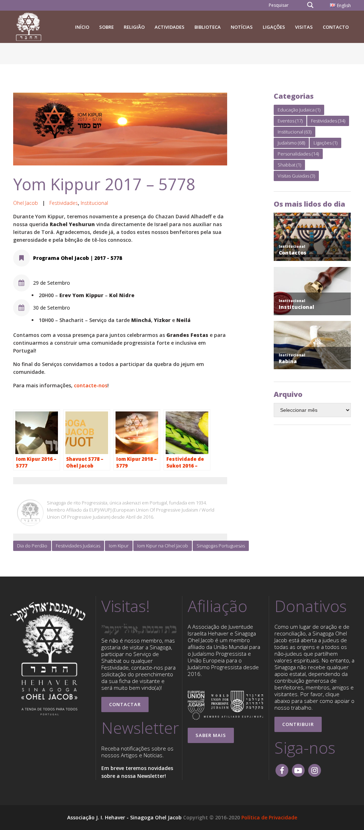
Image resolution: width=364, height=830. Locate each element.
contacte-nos (90, 385)
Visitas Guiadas (296, 176)
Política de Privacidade (269, 817)
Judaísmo (291, 143)
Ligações (325, 143)
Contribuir (298, 724)
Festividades (63, 203)
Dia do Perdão (32, 545)
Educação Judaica (299, 110)
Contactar (125, 704)
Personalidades (298, 154)
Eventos (290, 121)
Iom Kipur (119, 545)
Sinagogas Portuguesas (221, 545)
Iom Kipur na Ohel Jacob (162, 545)
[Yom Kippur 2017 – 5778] (120, 129)
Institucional (94, 203)
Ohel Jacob (25, 203)
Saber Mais (211, 735)
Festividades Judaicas (78, 545)
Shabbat (289, 165)
